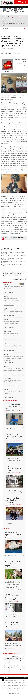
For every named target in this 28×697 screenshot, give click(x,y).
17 (4, 667)
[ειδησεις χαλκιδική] (3, 680)
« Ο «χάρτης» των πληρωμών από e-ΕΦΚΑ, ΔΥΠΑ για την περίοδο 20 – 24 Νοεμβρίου (12, 273)
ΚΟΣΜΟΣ (19, 680)
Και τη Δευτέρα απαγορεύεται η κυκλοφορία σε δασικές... (12, 346)
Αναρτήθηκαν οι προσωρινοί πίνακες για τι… (13, 534)
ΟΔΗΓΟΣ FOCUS (14, 691)
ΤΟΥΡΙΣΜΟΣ (11, 680)
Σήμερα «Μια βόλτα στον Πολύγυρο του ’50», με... (13, 392)
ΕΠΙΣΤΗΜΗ (16, 688)
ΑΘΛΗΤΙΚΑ (10, 682)
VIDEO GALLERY (17, 690)
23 (23, 667)
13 (14, 665)
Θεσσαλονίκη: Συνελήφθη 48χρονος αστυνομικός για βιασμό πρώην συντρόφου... (13, 358)
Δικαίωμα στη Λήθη (5, 675)
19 (11, 667)
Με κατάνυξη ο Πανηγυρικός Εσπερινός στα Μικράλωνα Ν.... (12, 322)
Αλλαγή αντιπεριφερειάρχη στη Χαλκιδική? (13, 468)
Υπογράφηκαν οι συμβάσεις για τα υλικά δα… (12, 624)
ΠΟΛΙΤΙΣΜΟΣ (7, 331)
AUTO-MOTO (16, 685)
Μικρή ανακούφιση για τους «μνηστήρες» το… (14, 406)
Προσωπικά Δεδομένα (14, 675)
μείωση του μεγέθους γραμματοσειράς (13, 51)
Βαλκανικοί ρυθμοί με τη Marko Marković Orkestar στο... (12, 381)
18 (8, 667)
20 (14, 667)
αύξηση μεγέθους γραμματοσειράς (14, 51)
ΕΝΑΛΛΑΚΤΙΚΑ (5, 688)
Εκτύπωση (14, 53)
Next (24, 427)
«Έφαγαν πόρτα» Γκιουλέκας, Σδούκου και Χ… (14, 436)
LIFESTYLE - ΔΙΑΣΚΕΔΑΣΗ (6, 687)
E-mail (18, 53)
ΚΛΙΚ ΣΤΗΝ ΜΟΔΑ (23, 685)
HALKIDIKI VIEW (10, 690)
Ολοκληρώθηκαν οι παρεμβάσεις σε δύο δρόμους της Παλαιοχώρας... (13, 369)
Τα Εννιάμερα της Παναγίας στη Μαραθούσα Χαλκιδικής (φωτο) (17, 10)
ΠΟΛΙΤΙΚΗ (23, 680)
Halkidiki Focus (12, 50)
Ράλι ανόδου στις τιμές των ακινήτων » (14, 275)
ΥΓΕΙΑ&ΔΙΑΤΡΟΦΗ (21, 682)
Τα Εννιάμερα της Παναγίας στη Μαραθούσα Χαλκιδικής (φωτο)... (12, 299)
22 (20, 667)
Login (23, 2)
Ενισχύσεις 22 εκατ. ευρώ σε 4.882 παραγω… (12, 563)
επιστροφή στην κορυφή (20, 279)
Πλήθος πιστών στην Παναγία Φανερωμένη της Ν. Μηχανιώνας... (13, 311)
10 (4, 665)
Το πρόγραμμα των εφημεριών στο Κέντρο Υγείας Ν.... (13, 287)
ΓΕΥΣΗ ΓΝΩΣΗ (14, 687)
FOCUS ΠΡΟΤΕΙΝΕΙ (3, 685)
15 (20, 665)
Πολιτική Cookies (22, 675)
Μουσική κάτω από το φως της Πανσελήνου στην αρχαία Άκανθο (13, 265)
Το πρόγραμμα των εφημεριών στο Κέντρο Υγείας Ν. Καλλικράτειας (6, 10)
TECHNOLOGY (21, 688)
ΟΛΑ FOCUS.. (13, 683)
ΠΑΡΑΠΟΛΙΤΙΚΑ (10, 685)
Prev (4, 427)
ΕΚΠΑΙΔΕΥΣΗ (10, 688)
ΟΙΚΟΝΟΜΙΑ (8, 53)
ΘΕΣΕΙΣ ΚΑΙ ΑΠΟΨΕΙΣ (21, 687)
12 (11, 665)
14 (17, 665)
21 (17, 667)
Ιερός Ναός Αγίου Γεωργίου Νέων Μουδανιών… (12, 500)
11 (8, 665)
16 (23, 665)
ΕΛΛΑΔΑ (6, 308)
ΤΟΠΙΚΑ (6, 285)
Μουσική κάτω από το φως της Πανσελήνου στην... (12, 334)
